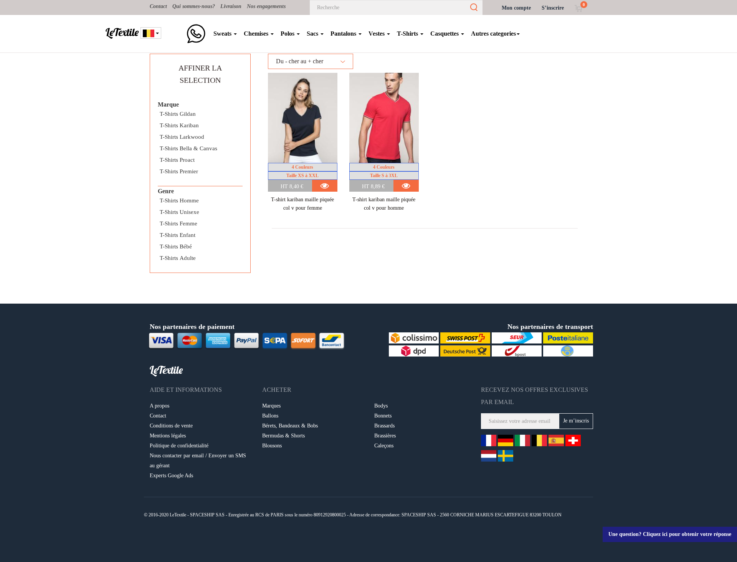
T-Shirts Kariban (179, 125)
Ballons (270, 416)
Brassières (385, 436)
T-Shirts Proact (177, 160)
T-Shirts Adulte (178, 258)
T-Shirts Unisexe (179, 212)
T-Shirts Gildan (178, 114)
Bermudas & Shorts (283, 436)
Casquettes (445, 33)
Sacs (313, 33)
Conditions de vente (171, 426)
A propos (159, 406)
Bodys (381, 406)
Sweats (223, 33)
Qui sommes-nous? (193, 6)
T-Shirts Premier (179, 171)
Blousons (272, 446)
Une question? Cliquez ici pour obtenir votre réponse (669, 534)
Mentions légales (168, 436)
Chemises (257, 33)
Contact (158, 6)
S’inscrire (553, 8)
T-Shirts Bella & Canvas (188, 148)
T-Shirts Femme (178, 223)
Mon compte (516, 8)
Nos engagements (266, 6)
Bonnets (383, 416)
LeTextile (122, 32)
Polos (288, 33)
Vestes (377, 33)
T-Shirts (408, 33)
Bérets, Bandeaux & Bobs (290, 426)
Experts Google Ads (171, 475)
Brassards (384, 426)
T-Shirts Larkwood (182, 137)
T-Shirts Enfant (177, 235)
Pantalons (344, 33)
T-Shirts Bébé (176, 246)
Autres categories (493, 33)
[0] (578, 8)
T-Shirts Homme (179, 200)
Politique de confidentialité (179, 446)
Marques (271, 406)
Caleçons (383, 446)
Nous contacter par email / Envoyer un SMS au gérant (198, 460)
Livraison (230, 6)
